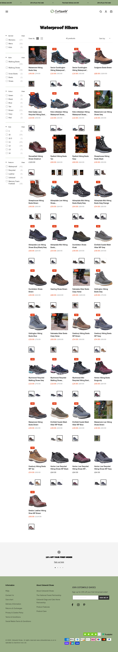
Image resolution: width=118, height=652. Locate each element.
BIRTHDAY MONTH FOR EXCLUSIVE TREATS (21, 335)
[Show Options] (67, 339)
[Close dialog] (114, 300)
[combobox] (37, 339)
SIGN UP (38, 346)
